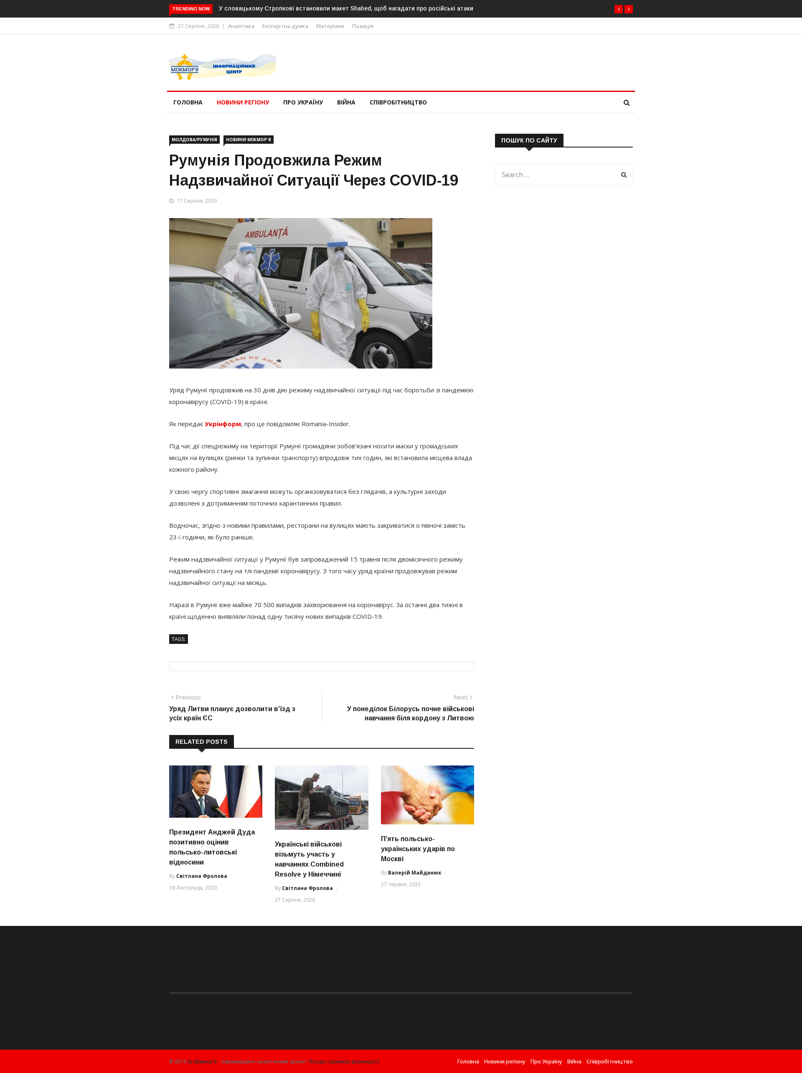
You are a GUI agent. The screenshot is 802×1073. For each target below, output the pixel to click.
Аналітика (241, 26)
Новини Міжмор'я (248, 139)
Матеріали (330, 26)
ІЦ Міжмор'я (202, 1062)
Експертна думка (285, 26)
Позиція (362, 26)
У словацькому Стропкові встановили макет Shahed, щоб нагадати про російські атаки (346, 8)
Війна (346, 102)
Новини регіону (243, 102)
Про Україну (303, 102)
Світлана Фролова (201, 876)
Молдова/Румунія (194, 139)
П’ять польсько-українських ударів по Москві (418, 848)
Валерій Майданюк (415, 872)
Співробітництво (398, 102)
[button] (618, 9)
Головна (188, 102)
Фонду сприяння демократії (344, 1062)
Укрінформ (222, 424)
